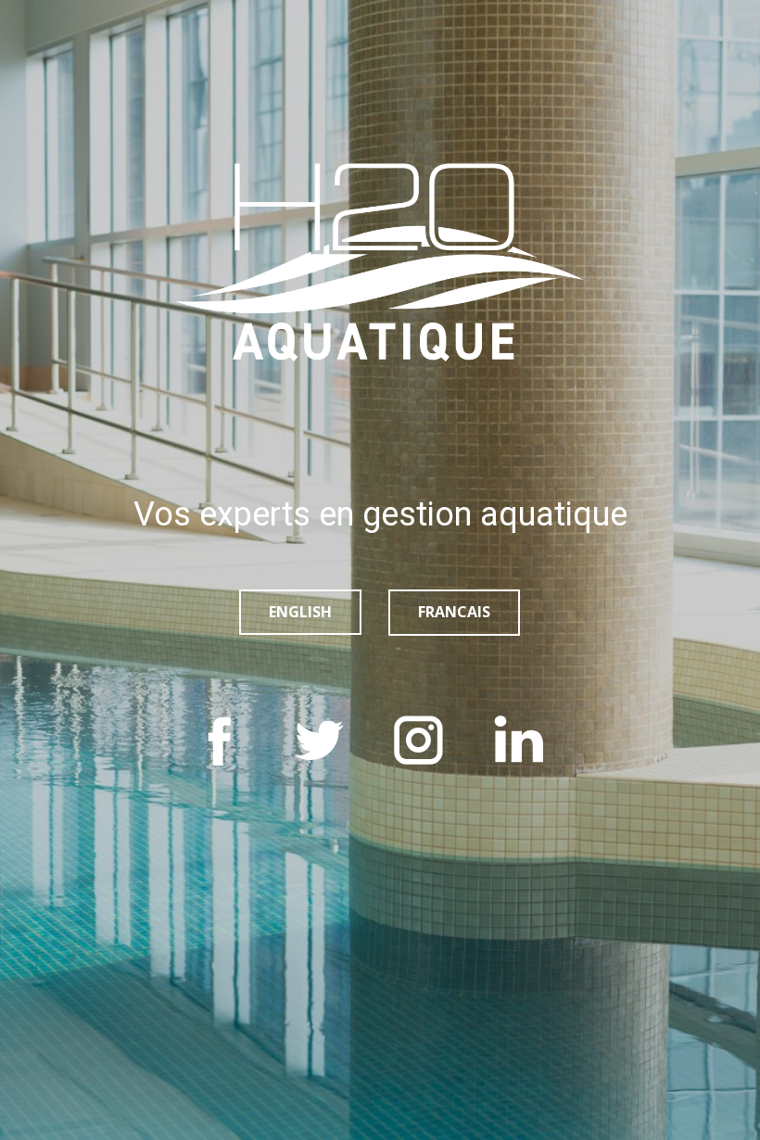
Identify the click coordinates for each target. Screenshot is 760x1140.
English (300, 612)
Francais (454, 612)
